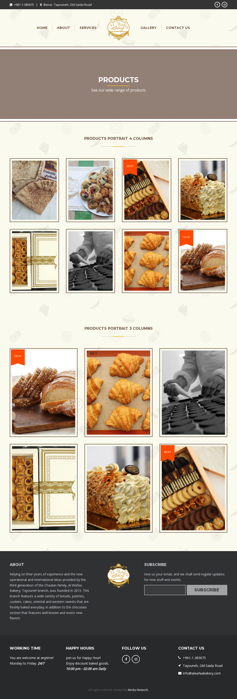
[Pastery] (82, 194)
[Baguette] (194, 265)
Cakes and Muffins (202, 208)
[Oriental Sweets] (25, 265)
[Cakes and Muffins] (194, 194)
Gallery (148, 28)
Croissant (146, 279)
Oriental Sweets (34, 279)
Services (88, 28)
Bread (34, 208)
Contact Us (178, 28)
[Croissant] (138, 265)
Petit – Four (146, 208)
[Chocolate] (82, 265)
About (63, 28)
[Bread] (25, 194)
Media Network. (138, 690)
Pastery (90, 208)
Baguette (202, 279)
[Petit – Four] (138, 194)
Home (42, 28)
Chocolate (90, 279)
